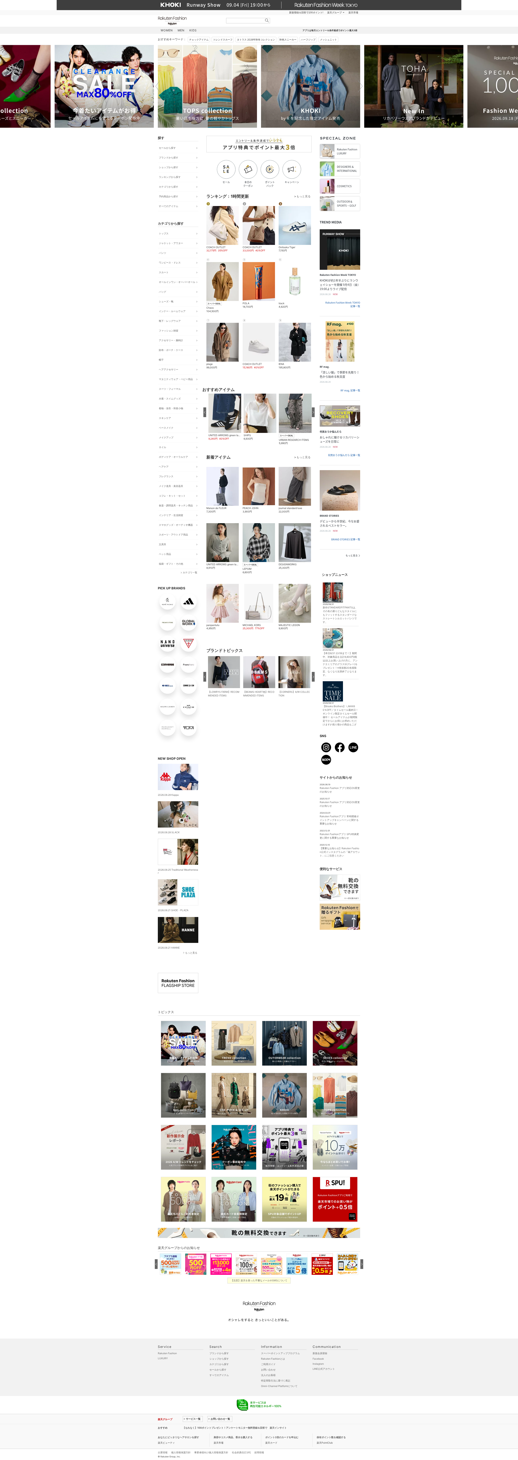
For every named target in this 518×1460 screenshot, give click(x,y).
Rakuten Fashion (189, 20)
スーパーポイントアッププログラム (280, 1353)
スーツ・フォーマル (170, 388)
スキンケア (165, 418)
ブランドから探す (168, 157)
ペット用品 (165, 554)
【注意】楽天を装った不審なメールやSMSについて (259, 1280)
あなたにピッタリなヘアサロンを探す (178, 1437)
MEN (181, 30)
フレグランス (166, 476)
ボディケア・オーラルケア (173, 456)
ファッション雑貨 (168, 330)
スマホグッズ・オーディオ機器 (176, 524)
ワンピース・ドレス (170, 262)
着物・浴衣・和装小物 (171, 408)
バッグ (162, 291)
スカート (164, 272)
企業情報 (163, 1452)
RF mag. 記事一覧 (350, 390)
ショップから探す (168, 167)
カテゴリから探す (168, 186)
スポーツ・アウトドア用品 (173, 534)
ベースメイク (166, 427)
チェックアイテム (199, 39)
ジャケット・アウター (171, 243)
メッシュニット (328, 39)
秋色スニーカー (287, 39)
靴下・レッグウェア (170, 320)
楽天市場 (353, 12)
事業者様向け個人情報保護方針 (211, 1452)
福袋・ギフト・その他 (171, 563)
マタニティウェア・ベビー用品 (176, 379)
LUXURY (163, 1358)
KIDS (193, 30)
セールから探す (167, 147)
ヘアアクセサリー (168, 369)
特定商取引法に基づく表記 (275, 1380)
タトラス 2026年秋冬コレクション (256, 39)
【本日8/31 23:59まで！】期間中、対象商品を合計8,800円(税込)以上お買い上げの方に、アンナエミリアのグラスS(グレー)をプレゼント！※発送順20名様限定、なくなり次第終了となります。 (340, 664)
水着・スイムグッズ (170, 398)
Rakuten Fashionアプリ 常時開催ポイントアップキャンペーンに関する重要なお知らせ (339, 820)
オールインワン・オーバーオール (177, 282)
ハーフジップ (308, 39)
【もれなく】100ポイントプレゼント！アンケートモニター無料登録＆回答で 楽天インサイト (235, 1427)
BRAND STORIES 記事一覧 (345, 539)
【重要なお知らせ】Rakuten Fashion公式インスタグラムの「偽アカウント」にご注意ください (340, 852)
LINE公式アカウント (324, 1368)
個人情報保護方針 (181, 1452)
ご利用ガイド (268, 1364)
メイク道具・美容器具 (171, 486)
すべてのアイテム (168, 206)
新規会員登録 (320, 1353)
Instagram (318, 1363)
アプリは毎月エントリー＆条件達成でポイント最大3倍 (330, 30)
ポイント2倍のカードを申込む (281, 1437)
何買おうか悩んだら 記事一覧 (344, 455)
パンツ (162, 252)
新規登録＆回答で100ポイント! (306, 12)
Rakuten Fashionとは (273, 1358)
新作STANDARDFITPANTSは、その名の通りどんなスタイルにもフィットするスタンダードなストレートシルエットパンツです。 (340, 615)
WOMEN (167, 30)
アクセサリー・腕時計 (171, 340)
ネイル (162, 447)
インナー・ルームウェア (172, 311)
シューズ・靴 (166, 301)
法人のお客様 (268, 1375)
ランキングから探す (170, 177)
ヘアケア (164, 466)
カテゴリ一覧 (190, 572)
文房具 (162, 544)
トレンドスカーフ (222, 39)
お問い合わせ (268, 1369)
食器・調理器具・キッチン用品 (176, 505)
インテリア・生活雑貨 (171, 515)
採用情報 (259, 1452)
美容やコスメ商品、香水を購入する (233, 1437)
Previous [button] (157, 86)
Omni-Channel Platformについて (279, 1386)
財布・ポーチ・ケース (171, 350)
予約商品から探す (168, 196)
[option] (104, 86)
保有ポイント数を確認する (331, 1437)
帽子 (161, 359)
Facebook (318, 1358)
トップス (164, 233)
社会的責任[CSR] (241, 1452)
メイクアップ (166, 437)
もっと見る (191, 952)
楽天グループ (334, 12)
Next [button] (360, 86)
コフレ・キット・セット (172, 495)
